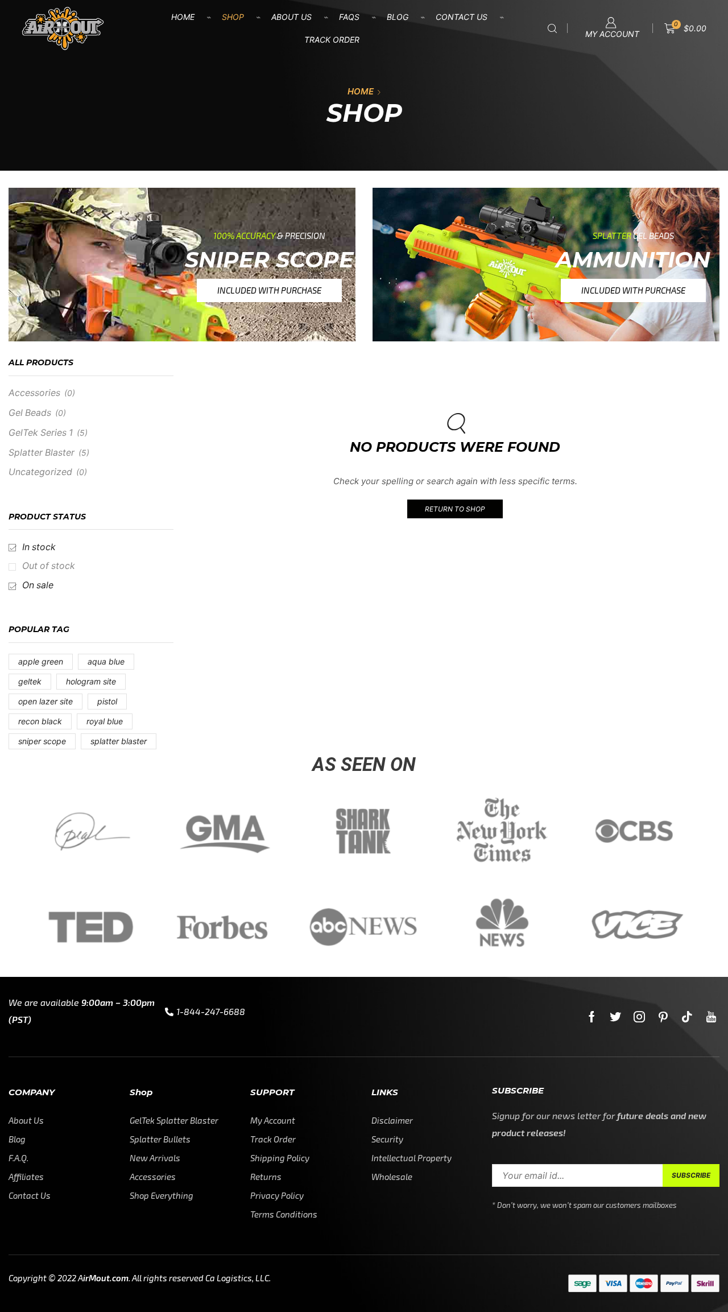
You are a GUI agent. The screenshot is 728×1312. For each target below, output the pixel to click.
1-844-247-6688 (210, 1011)
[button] (269, 290)
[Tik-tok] (687, 1016)
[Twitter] (615, 1016)
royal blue (104, 721)
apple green (40, 661)
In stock (39, 547)
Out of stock (48, 565)
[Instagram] (639, 1016)
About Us (291, 17)
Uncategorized (40, 472)
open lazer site (45, 701)
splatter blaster (118, 741)
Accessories (34, 392)
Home (183, 17)
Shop (233, 17)
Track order (331, 39)
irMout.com (106, 1278)
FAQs (349, 17)
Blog (397, 17)
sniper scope (42, 741)
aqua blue (106, 661)
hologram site (91, 681)
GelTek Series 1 (41, 432)
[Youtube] (711, 1016)
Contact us (461, 17)
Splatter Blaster (42, 452)
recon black (40, 721)
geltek (30, 681)
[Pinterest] (663, 1016)
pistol (107, 701)
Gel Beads (30, 412)
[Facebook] (591, 1016)
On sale (37, 585)
